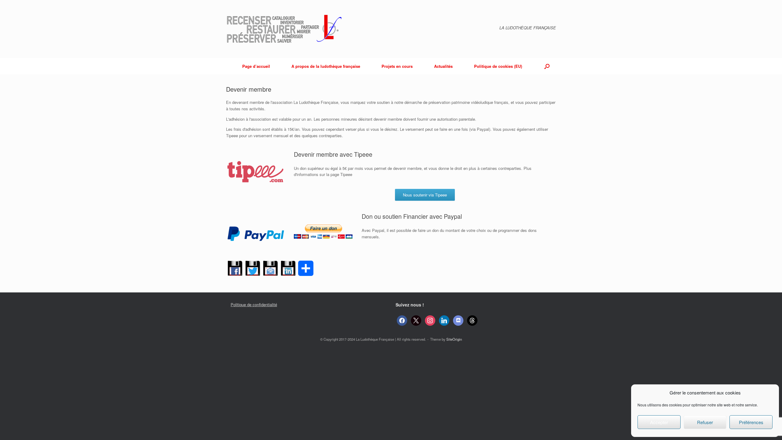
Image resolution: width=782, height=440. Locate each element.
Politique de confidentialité (254, 304)
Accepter (659, 422)
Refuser (705, 422)
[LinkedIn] (288, 271)
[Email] (270, 271)
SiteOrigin (454, 339)
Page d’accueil (256, 66)
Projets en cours (397, 66)
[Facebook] (235, 271)
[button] (547, 66)
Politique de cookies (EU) (498, 66)
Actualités (443, 66)
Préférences (751, 422)
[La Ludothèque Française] (286, 29)
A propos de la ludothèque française (325, 66)
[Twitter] (252, 271)
